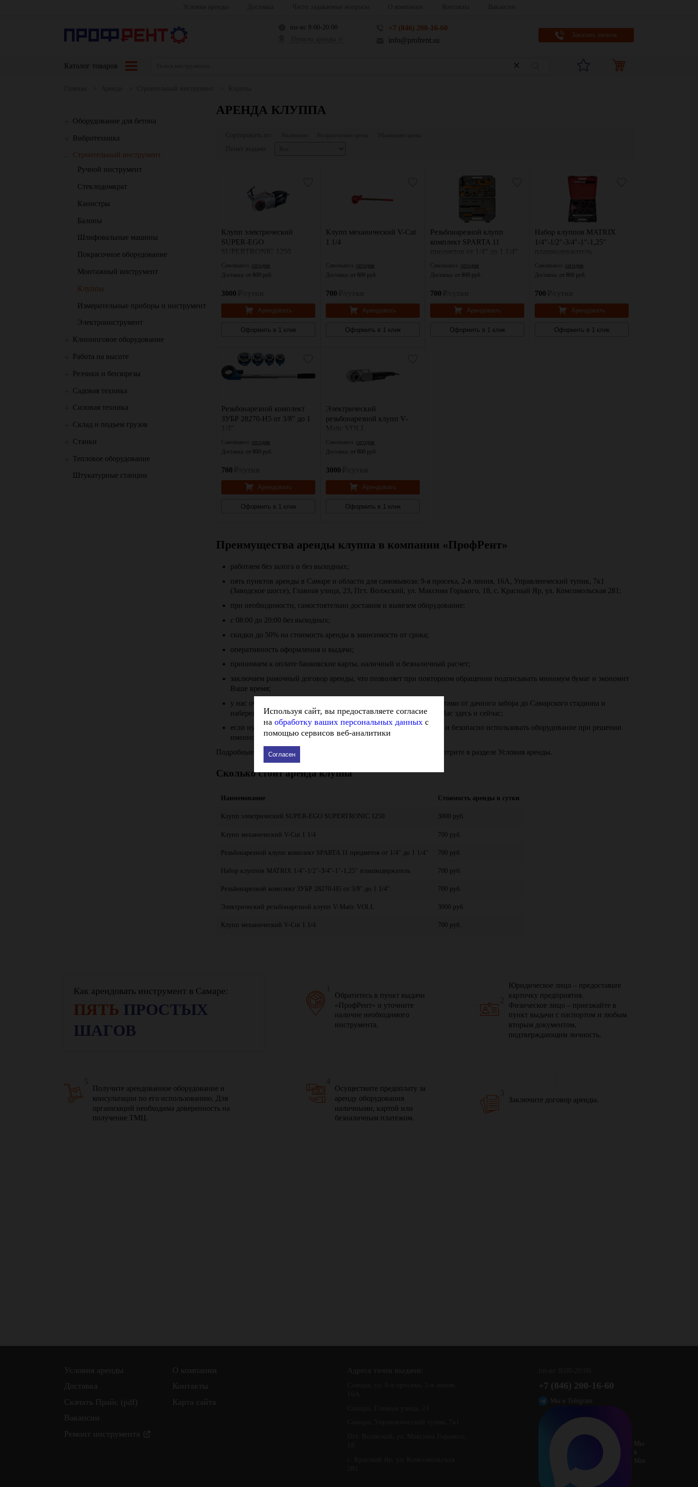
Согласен (281, 754)
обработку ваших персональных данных (348, 722)
